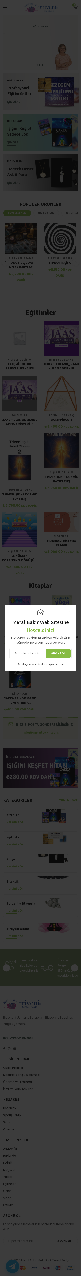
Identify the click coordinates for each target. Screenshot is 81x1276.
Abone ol (58, 653)
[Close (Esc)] (69, 611)
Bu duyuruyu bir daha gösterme (41, 664)
